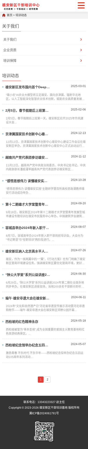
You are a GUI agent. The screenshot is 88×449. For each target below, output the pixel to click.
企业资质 (9, 50)
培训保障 (9, 60)
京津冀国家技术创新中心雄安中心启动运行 (28, 134)
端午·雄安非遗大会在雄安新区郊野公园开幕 (28, 298)
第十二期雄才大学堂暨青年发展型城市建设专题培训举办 (28, 204)
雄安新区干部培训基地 (53, 407)
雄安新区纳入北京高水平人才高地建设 (28, 251)
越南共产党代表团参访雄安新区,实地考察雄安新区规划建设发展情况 (28, 157)
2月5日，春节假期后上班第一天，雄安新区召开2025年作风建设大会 (28, 110)
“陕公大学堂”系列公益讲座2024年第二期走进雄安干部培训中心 (28, 275)
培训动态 (21, 15)
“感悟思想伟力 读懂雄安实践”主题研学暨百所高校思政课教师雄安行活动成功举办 (28, 181)
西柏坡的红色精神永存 (21, 321)
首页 (9, 15)
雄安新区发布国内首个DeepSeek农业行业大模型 (28, 87)
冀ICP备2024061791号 (44, 413)
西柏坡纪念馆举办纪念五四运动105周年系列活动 (28, 345)
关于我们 (9, 39)
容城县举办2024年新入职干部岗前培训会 (28, 228)
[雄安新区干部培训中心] (21, 6)
